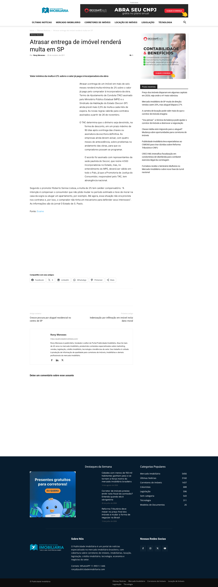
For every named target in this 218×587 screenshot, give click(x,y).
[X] (40, 62)
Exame (40, 211)
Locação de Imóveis (126, 22)
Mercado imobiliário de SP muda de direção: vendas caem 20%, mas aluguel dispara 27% (162, 103)
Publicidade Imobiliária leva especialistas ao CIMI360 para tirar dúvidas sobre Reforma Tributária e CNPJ (162, 144)
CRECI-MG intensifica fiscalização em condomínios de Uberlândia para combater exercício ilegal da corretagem (161, 157)
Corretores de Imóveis (97, 22)
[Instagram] (150, 548)
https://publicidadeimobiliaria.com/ (64, 339)
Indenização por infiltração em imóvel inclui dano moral (111, 319)
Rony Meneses (39, 55)
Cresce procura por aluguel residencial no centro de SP (50, 319)
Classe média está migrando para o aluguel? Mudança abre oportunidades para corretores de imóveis (164, 132)
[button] (184, 22)
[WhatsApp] (53, 62)
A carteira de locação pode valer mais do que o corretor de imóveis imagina (163, 112)
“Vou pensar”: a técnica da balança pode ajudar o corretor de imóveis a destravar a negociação (164, 121)
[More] (60, 62)
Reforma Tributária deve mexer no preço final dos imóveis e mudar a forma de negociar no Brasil (116, 513)
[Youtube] (165, 548)
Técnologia (165, 22)
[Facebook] (33, 62)
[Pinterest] (46, 62)
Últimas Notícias (42, 22)
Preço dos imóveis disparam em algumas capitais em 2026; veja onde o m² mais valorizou (164, 94)
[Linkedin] (58, 360)
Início (32, 30)
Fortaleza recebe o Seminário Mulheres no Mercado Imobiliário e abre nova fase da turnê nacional (163, 169)
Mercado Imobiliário (68, 22)
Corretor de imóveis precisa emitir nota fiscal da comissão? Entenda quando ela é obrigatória (117, 495)
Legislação (147, 22)
